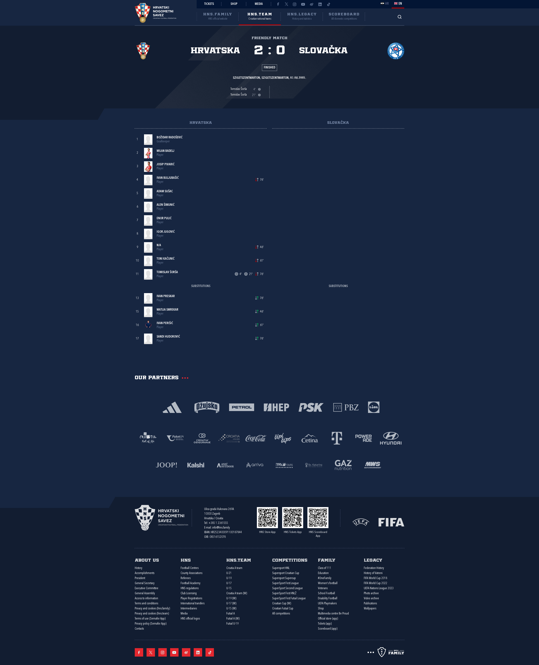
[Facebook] (278, 4)
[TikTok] (328, 4)
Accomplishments (144, 573)
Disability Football (327, 598)
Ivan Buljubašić (168, 178)
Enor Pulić (164, 218)
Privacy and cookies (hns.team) (152, 613)
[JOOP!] (166, 464)
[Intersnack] (283, 438)
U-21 (229, 573)
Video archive (371, 598)
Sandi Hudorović (168, 336)
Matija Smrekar (167, 309)
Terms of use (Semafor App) (150, 618)
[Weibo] (311, 4)
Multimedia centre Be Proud (333, 613)
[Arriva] (255, 464)
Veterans (323, 588)
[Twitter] (286, 4)
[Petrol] (241, 407)
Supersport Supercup (284, 578)
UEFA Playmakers (327, 603)
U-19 (229, 578)
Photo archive (371, 593)
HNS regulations (190, 588)
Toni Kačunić (166, 258)
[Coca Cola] (256, 438)
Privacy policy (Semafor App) (150, 623)
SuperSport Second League (287, 588)
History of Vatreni (373, 573)
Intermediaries (189, 608)
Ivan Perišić (165, 323)
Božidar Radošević (170, 137)
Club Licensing (189, 593)
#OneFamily (324, 578)
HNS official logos (190, 618)
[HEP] (276, 407)
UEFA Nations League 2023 (379, 588)
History (138, 568)
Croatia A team (234, 568)
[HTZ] (148, 438)
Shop (234, 4)
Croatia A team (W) (236, 593)
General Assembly (145, 593)
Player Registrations (191, 598)
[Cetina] (309, 438)
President (140, 578)
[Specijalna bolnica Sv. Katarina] (313, 464)
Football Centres (190, 568)
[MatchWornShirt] (372, 464)
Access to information (146, 598)
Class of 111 (324, 568)
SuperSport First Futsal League (289, 598)
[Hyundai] (390, 438)
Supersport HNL (281, 568)
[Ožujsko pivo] (206, 407)
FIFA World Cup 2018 (375, 578)
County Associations (191, 573)
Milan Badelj (165, 151)
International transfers (192, 603)
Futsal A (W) (232, 618)
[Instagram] (295, 4)
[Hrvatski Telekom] (336, 438)
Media (259, 4)
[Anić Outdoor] (225, 464)
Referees (186, 578)
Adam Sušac (165, 191)
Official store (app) (328, 618)
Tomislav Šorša (167, 272)
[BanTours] (284, 464)
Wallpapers (370, 608)
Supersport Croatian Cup (285, 573)
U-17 (229, 583)
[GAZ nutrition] (343, 464)
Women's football (328, 583)
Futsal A (230, 613)
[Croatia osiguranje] (202, 438)
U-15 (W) (231, 608)
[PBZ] (345, 407)
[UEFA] (360, 522)
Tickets (209, 4)
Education (323, 573)
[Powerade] (363, 438)
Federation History (374, 568)
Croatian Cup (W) (281, 603)
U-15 (229, 588)
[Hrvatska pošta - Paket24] (175, 438)
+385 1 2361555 (218, 523)
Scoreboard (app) (327, 628)
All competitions (281, 613)
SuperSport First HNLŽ (284, 593)
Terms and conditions (146, 603)
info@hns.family (221, 527)
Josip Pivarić (166, 164)
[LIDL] (373, 407)
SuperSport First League (285, 583)
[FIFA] (391, 522)
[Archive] (399, 16)
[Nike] (172, 407)
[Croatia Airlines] (229, 438)
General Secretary (145, 583)
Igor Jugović (166, 232)
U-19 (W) (231, 598)
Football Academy (190, 583)
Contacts (139, 628)
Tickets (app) (325, 623)
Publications (370, 603)
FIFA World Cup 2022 (375, 583)
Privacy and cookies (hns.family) (152, 608)
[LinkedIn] (320, 4)
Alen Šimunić (166, 205)
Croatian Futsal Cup (282, 608)
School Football (326, 593)
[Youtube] (303, 4)
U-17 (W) (231, 603)
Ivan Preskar (166, 296)
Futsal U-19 (232, 623)
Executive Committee (146, 588)
